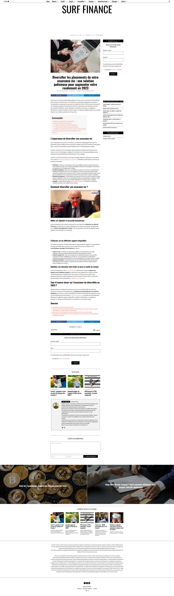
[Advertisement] (87, 24)
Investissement (103, 1)
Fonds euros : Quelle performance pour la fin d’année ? (101, 526)
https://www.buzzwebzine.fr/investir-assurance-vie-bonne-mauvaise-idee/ (72, 312)
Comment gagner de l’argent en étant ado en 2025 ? (74, 393)
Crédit (63, 1)
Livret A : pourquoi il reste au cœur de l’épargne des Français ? (58, 393)
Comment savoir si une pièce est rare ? (111, 108)
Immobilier (81, 1)
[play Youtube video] (75, 204)
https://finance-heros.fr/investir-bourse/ (63, 307)
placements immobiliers (77, 181)
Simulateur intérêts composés (109, 138)
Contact (95, 588)
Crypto (71, 1)
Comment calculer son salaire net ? (110, 127)
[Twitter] (6, 1)
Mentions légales (87, 588)
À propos (79, 588)
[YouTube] (8, 1)
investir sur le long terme (76, 295)
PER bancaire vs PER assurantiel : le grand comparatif (91, 393)
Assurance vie (73, 326)
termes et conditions (64, 358)
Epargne (79, 90)
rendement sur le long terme (77, 278)
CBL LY (87, 590)
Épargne (114, 1)
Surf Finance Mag (64, 90)
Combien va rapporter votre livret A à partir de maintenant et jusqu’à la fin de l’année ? (116, 527)
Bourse (54, 1)
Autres (123, 1)
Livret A (79, 326)
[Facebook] (4, 1)
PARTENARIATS (87, 586)
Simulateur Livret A (107, 136)
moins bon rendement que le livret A (67, 159)
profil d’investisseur (71, 270)
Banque (91, 1)
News (48, 1)
